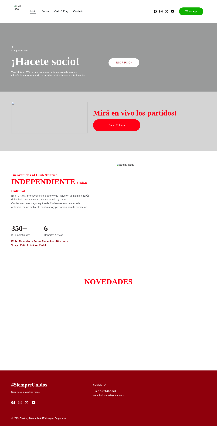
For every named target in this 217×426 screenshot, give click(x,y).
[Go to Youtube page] (172, 11)
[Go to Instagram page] (162, 11)
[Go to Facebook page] (156, 11)
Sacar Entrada (117, 125)
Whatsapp (191, 11)
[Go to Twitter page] (168, 11)
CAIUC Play (61, 11)
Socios (45, 11)
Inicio (33, 11)
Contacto (78, 11)
